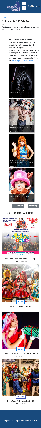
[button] (2, 6)
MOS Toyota (17, 61)
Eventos (20, 254)
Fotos (20, 302)
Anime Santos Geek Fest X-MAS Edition (20, 353)
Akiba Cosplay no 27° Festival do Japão (20, 259)
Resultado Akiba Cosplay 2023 (20, 401)
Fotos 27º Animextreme (20, 306)
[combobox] (39, 6)
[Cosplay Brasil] (13, 6)
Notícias (20, 396)
